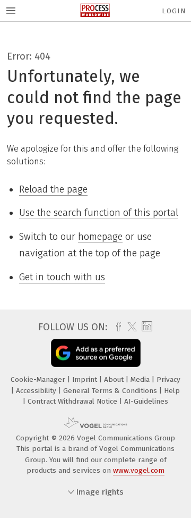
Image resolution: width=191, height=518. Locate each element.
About (115, 379)
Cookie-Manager (39, 379)
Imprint (85, 379)
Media (141, 379)
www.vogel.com (138, 470)
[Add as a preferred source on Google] (96, 353)
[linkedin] (145, 326)
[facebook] (116, 327)
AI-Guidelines (146, 401)
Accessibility (37, 390)
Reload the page (53, 189)
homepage (100, 237)
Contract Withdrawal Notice (73, 401)
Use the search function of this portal (98, 213)
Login (174, 10)
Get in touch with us (62, 277)
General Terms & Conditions (111, 390)
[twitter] (129, 327)
